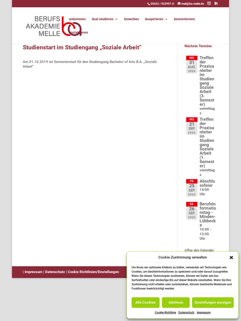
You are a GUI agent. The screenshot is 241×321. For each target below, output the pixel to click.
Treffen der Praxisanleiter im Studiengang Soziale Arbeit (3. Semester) (207, 81)
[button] (231, 257)
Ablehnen (176, 302)
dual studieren (102, 19)
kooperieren (154, 19)
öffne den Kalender (199, 250)
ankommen (77, 19)
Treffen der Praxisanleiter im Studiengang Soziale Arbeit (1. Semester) (207, 142)
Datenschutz (186, 312)
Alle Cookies (145, 302)
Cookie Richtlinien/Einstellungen (93, 272)
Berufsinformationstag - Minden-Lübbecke (208, 214)
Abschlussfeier (207, 183)
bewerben (131, 19)
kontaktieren (78, 32)
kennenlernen (184, 19)
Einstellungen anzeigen (213, 302)
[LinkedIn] (215, 3)
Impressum (204, 312)
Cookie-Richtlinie (165, 312)
